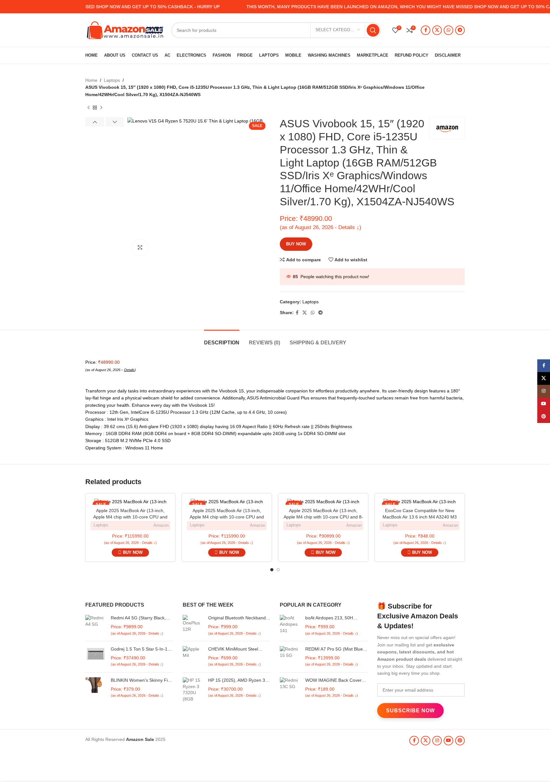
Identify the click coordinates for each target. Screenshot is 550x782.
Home (91, 80)
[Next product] (101, 107)
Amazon (161, 525)
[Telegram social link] (460, 30)
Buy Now (296, 244)
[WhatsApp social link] (448, 30)
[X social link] (437, 30)
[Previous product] (88, 107)
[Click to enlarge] (140, 247)
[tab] (221, 339)
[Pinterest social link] (460, 740)
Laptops (112, 80)
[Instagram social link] (437, 740)
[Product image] (130, 502)
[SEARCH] (373, 30)
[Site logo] (125, 29)
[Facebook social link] (425, 30)
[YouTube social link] (448, 740)
